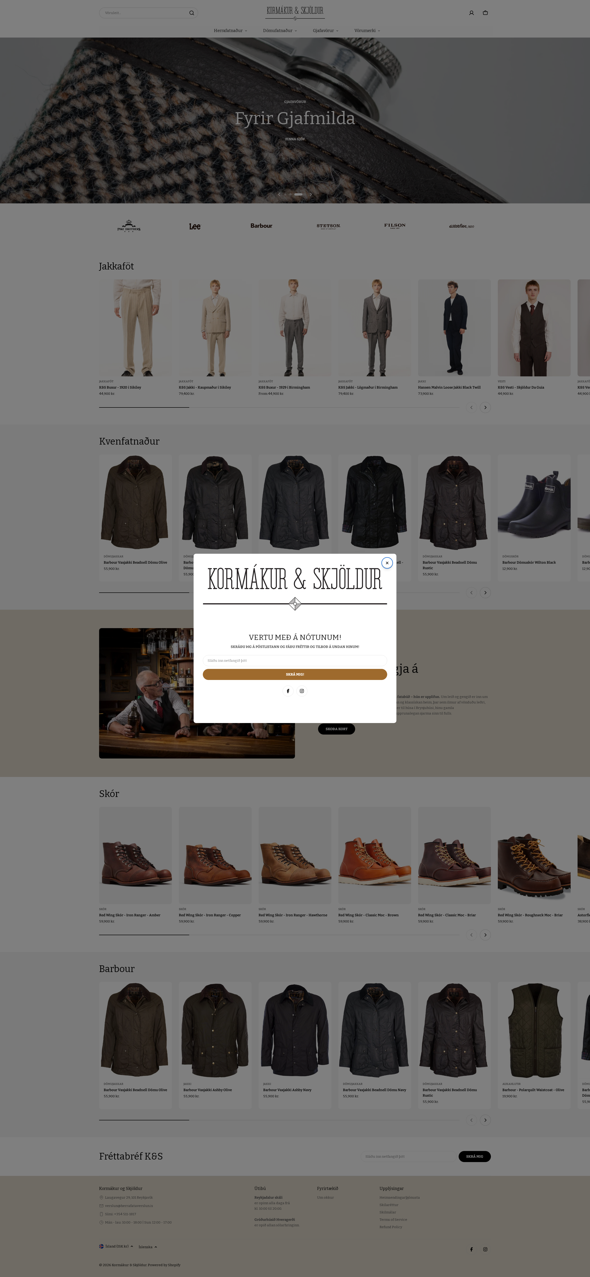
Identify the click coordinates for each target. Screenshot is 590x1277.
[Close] (581, 1173)
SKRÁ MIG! (525, 1251)
